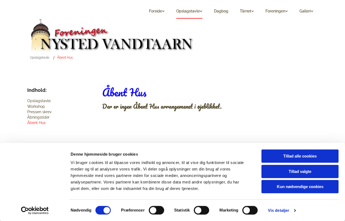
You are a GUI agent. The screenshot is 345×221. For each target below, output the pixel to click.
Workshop (36, 106)
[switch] (156, 210)
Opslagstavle (188, 11)
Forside (155, 11)
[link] (155, 11)
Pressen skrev (39, 112)
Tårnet (245, 11)
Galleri (305, 11)
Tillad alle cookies (300, 156)
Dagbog (221, 11)
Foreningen (275, 11)
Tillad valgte (300, 171)
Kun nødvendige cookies (300, 186)
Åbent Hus (65, 57)
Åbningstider (38, 117)
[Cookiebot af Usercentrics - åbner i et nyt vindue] (34, 210)
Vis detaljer (278, 210)
